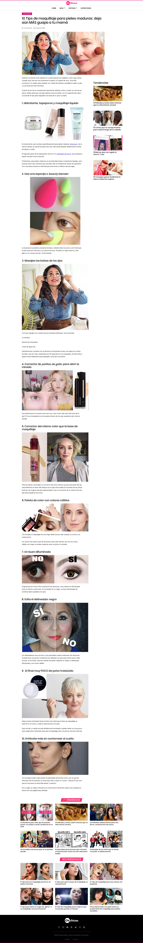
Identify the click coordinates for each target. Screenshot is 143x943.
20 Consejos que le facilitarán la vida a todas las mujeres (106, 178)
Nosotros (75, 939)
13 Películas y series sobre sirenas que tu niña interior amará (107, 104)
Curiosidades (27, 14)
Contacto (67, 939)
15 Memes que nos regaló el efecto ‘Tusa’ (104, 153)
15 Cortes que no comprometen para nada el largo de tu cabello (107, 128)
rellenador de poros (64, 154)
